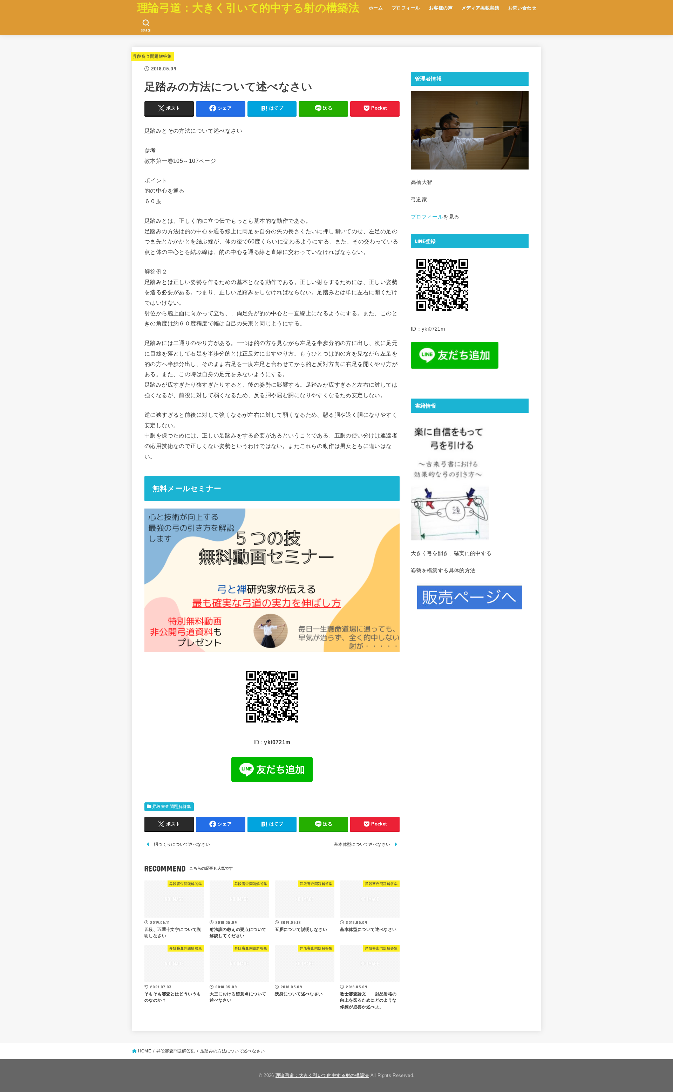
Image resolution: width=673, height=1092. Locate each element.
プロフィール (406, 8)
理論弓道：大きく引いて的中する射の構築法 (248, 8)
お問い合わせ (522, 8)
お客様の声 (441, 8)
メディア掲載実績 (480, 8)
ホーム (376, 8)
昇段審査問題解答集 (152, 56)
